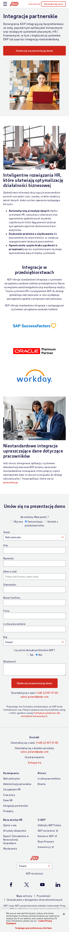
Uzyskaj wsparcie (34, 757)
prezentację (10, 482)
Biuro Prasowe (46, 841)
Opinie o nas (10, 825)
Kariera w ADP (46, 836)
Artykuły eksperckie (14, 830)
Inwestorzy (44, 846)
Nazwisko (8, 558)
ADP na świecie (46, 830)
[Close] (63, 914)
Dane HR (8, 800)
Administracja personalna (17, 783)
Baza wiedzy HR (12, 819)
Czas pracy (9, 794)
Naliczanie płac (11, 778)
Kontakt (34, 737)
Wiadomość (9, 661)
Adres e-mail (10, 571)
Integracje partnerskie (15, 805)
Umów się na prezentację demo (34, 50)
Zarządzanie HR (12, 789)
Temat (6, 532)
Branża (41, 783)
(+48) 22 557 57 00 (47, 692)
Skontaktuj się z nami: (34, 742)
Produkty (8, 811)
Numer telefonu (11, 597)
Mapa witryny (24, 895)
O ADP (41, 819)
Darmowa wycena (53, 4)
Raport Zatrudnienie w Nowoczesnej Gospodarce (16, 839)
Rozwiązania (11, 773)
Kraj (5, 637)
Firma (6, 610)
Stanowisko (9, 584)
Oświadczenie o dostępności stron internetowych (34, 899)
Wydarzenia (10, 848)
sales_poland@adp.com (35, 696)
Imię (5, 545)
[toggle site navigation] (5, 4)
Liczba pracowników (14, 623)
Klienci (42, 773)
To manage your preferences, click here (33, 928)
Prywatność (44, 895)
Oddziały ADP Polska (49, 825)
